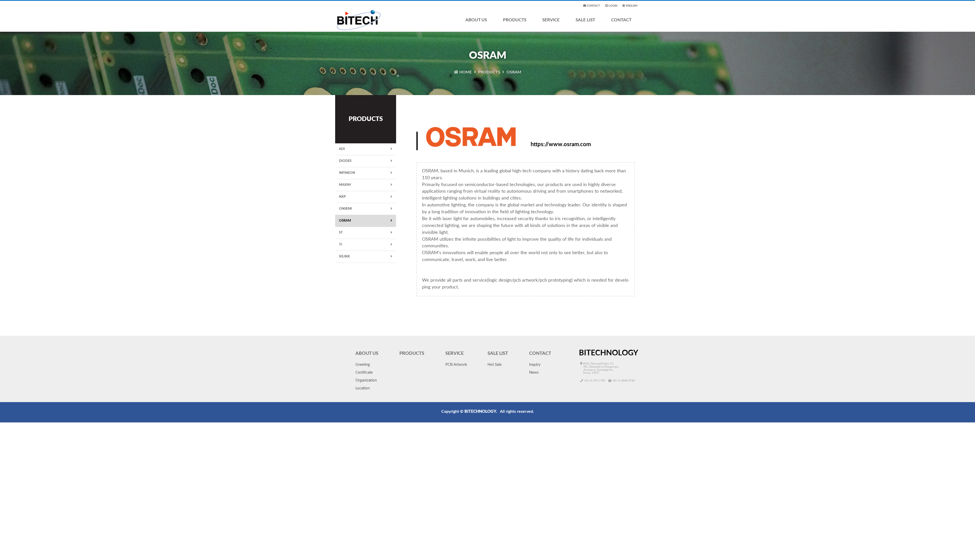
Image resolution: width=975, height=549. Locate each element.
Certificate (364, 372)
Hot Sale (495, 365)
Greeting (362, 365)
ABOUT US (476, 20)
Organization (366, 380)
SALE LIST (585, 20)
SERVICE (551, 20)
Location (362, 388)
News (534, 372)
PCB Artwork (456, 365)
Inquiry (535, 365)
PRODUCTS (514, 20)
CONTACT (621, 20)
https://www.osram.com (561, 144)
